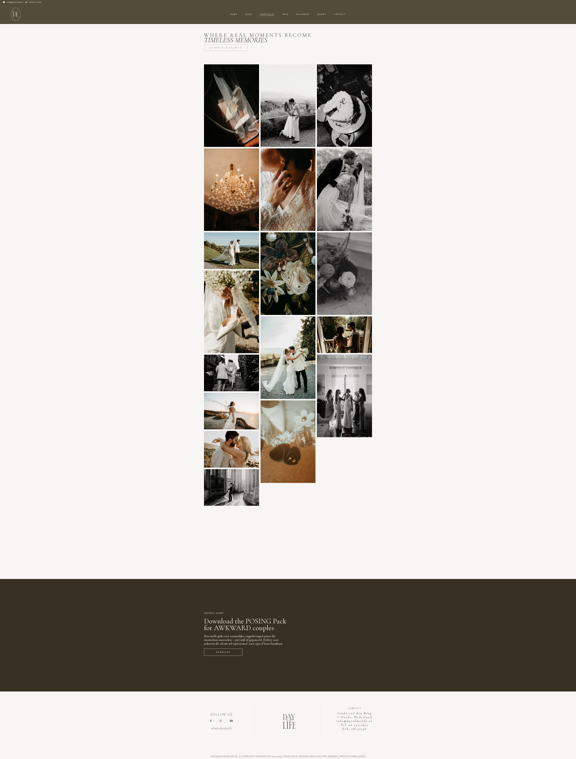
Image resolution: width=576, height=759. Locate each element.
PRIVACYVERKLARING (353, 756)
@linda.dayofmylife (221, 728)
